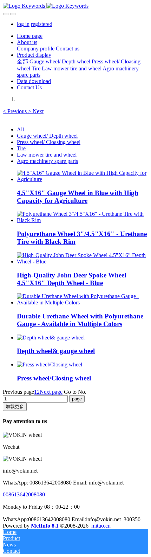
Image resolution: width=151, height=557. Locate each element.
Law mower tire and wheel (47, 155)
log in (23, 24)
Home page (29, 36)
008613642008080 (24, 494)
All (20, 129)
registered (41, 24)
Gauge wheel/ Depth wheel (47, 136)
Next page (51, 392)
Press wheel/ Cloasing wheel (48, 142)
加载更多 (15, 406)
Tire (21, 148)
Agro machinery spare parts (47, 161)
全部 (22, 61)
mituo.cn (101, 526)
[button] (15, 111)
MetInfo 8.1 (45, 526)
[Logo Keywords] (75, 6)
